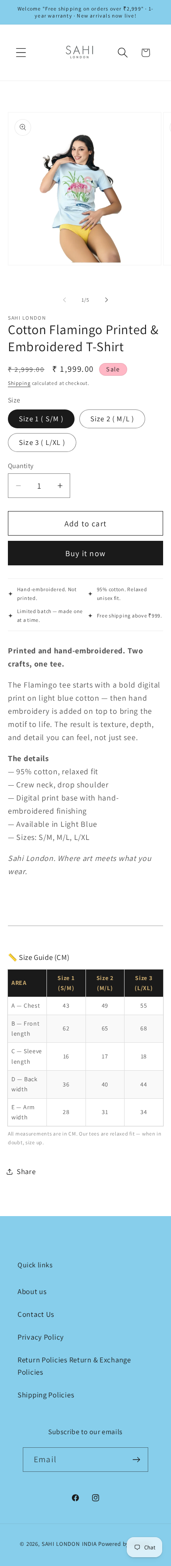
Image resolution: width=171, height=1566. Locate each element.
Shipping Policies (46, 1395)
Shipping (19, 383)
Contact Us (36, 1314)
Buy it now (85, 553)
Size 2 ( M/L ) (112, 418)
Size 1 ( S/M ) (41, 418)
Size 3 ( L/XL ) (42, 442)
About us (32, 1291)
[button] (21, 52)
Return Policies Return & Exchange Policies (74, 1366)
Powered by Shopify (124, 1544)
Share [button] (26, 1171)
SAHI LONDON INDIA (69, 1544)
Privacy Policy (41, 1337)
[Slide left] (64, 300)
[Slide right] (106, 300)
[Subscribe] (136, 1459)
